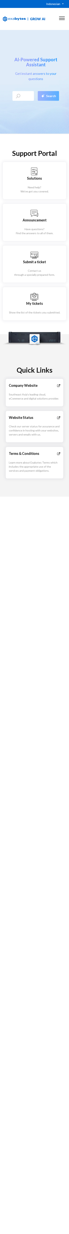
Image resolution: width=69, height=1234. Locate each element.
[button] (62, 17)
